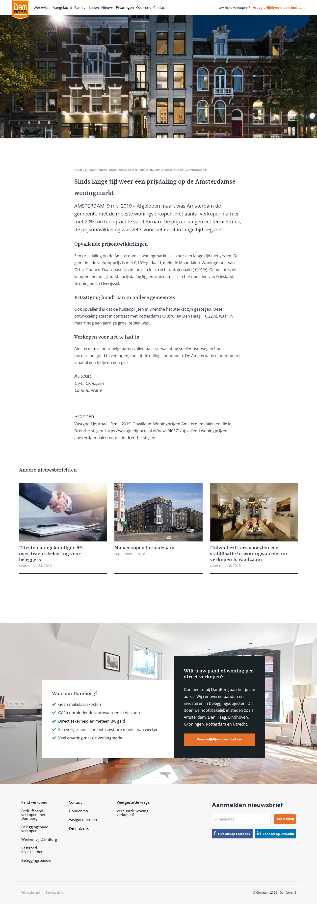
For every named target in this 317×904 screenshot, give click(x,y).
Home (78, 170)
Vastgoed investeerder (32, 849)
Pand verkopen (86, 7)
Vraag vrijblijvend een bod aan (279, 7)
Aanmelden (285, 819)
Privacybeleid (30, 892)
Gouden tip (78, 810)
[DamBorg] (20, 10)
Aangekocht (62, 7)
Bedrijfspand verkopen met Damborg (33, 814)
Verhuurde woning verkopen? (132, 812)
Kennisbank (79, 828)
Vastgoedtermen (83, 819)
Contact (159, 7)
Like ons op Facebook (234, 834)
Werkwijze (42, 7)
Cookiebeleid (54, 892)
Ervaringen (125, 7)
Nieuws (107, 7)
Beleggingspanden (37, 860)
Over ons (143, 7)
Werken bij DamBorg (39, 839)
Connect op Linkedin (278, 834)
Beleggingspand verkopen (34, 828)
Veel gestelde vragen (134, 802)
